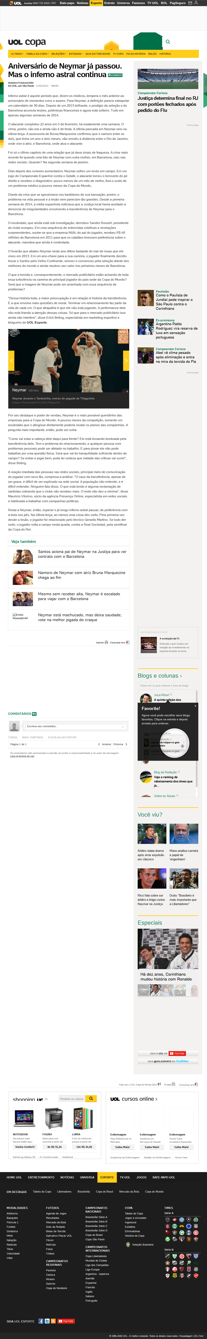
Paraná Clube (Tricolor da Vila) (189, 1269)
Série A (168, 1213)
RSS (54, 1321)
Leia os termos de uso (22, 756)
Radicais (12, 1244)
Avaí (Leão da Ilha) (196, 1256)
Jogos (141, 1177)
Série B (168, 1249)
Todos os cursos (185, 1100)
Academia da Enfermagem (125, 1157)
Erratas (168, 1084)
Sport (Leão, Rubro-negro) (189, 1239)
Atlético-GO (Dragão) (189, 1256)
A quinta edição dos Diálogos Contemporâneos (172, 702)
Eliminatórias (132, 1231)
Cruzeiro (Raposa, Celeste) (189, 1226)
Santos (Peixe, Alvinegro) (174, 1239)
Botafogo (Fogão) (189, 1219)
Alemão (90, 1278)
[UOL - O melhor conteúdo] (14, 4)
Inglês (89, 1291)
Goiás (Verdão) (181, 1232)
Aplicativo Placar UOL (59, 1235)
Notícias (82, 3)
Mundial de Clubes (96, 1260)
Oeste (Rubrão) (181, 1269)
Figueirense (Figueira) (196, 1226)
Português (91, 1300)
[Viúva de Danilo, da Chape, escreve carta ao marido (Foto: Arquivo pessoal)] (168, 995)
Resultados (52, 1218)
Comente (116, 75)
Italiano (90, 1296)
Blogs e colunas (158, 675)
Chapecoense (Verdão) (196, 1219)
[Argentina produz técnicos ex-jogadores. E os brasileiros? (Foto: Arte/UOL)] (180, 995)
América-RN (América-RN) (181, 1256)
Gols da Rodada (55, 1227)
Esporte (96, 3)
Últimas (16, 53)
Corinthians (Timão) (167, 1226)
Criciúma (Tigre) (181, 1226)
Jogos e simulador (135, 1218)
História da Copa (134, 1235)
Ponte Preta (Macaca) (196, 1269)
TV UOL (152, 3)
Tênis (10, 1249)
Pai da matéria (136, 53)
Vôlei (10, 1258)
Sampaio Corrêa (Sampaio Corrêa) (174, 1275)
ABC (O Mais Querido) (167, 1256)
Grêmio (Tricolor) (189, 1232)
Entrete (109, 3)
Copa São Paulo (95, 1239)
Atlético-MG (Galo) (167, 1219)
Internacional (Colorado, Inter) (196, 1232)
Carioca (50, 1274)
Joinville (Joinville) (167, 1269)
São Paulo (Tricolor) (181, 1239)
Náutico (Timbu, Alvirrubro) (174, 1269)
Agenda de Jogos (56, 1213)
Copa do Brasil (104, 1191)
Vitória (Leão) (196, 1239)
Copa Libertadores (96, 1256)
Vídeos (50, 1253)
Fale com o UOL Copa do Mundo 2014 (138, 1084)
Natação (11, 1240)
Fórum (50, 1240)
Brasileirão (84, 1191)
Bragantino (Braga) (174, 1262)
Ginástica (12, 1231)
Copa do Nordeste (56, 1288)
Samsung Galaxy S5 (24, 1157)
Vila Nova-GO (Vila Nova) (196, 1275)
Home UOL (14, 1177)
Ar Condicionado (49, 1157)
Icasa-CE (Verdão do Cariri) (196, 1262)
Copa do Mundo (154, 1191)
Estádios (75, 53)
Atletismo (12, 1213)
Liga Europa (92, 1269)
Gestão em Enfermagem (157, 1157)
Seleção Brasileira (142, 1244)
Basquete (12, 1218)
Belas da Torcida (55, 1231)
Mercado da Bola (129, 1191)
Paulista (51, 1270)
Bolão (152, 53)
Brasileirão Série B (96, 1221)
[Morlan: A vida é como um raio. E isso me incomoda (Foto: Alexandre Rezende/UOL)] (192, 995)
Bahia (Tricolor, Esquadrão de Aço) (181, 1219)
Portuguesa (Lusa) (167, 1275)
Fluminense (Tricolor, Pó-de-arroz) (174, 1232)
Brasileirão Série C (96, 1226)
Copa (35, 41)
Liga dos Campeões (97, 1265)
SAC (53, 3)
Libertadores (64, 1191)
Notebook (67, 1157)
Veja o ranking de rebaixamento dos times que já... (173, 781)
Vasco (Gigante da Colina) (189, 1275)
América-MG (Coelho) (174, 1256)
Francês (90, 1287)
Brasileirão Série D (96, 1230)
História (165, 53)
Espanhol (91, 1283)
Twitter (47, 1321)
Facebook (41, 1321)
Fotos (49, 1249)
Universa (123, 3)
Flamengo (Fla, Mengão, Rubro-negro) (167, 1232)
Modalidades (17, 1208)
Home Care (181, 1157)
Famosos (138, 3)
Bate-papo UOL (164, 1177)
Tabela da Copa (36, 53)
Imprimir (100, 642)
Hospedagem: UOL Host (191, 1336)
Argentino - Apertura (97, 1274)
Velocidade (13, 1253)
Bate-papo (67, 3)
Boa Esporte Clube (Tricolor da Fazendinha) (167, 1262)
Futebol (11, 1227)
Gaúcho (50, 1283)
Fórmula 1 (12, 1222)
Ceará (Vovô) (181, 1262)
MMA (10, 1235)
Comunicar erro (117, 642)
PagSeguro (178, 3)
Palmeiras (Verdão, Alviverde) (167, 1239)
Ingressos (130, 1222)
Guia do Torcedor (98, 53)
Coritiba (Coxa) (174, 1226)
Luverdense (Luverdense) (189, 1262)
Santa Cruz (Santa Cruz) (181, 1275)
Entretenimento (41, 1177)
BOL (164, 3)
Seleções (57, 53)
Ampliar (116, 334)
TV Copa (118, 53)
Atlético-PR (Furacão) (174, 1219)
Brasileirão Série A (96, 1217)
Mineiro (50, 1279)
